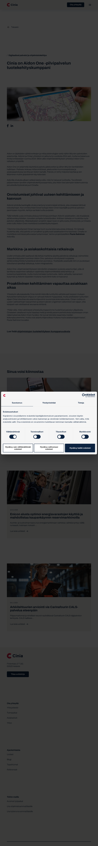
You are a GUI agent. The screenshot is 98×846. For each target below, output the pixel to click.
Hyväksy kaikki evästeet (80, 448)
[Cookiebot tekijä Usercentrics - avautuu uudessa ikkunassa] (84, 395)
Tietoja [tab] (81, 403)
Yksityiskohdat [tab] (49, 403)
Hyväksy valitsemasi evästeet (49, 448)
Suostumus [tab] (17, 403)
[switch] (37, 437)
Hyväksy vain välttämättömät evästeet (18, 448)
